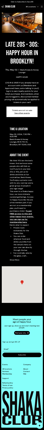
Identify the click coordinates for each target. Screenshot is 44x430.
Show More (14, 260)
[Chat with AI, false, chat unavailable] (39, 425)
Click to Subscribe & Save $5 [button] (22, 2)
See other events (22, 113)
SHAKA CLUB (10, 6)
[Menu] (42, 6)
